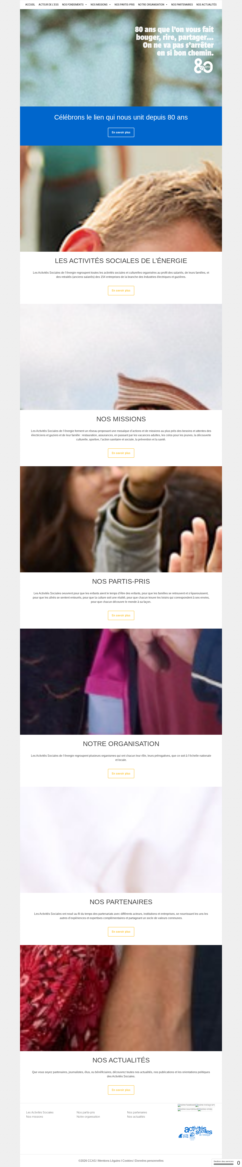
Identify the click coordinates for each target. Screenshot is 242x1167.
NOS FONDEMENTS (73, 4)
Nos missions (34, 1116)
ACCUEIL (30, 4)
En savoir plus (121, 132)
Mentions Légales (109, 1160)
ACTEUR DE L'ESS (49, 4)
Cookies (127, 1160)
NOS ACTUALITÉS (206, 4)
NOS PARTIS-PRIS (125, 4)
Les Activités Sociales (40, 1112)
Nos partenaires (137, 1112)
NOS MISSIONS (99, 4)
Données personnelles (149, 1160)
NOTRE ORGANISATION (151, 4)
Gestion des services (223, 1161)
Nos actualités (136, 1116)
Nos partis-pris (86, 1112)
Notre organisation (88, 1116)
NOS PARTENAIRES (182, 4)
